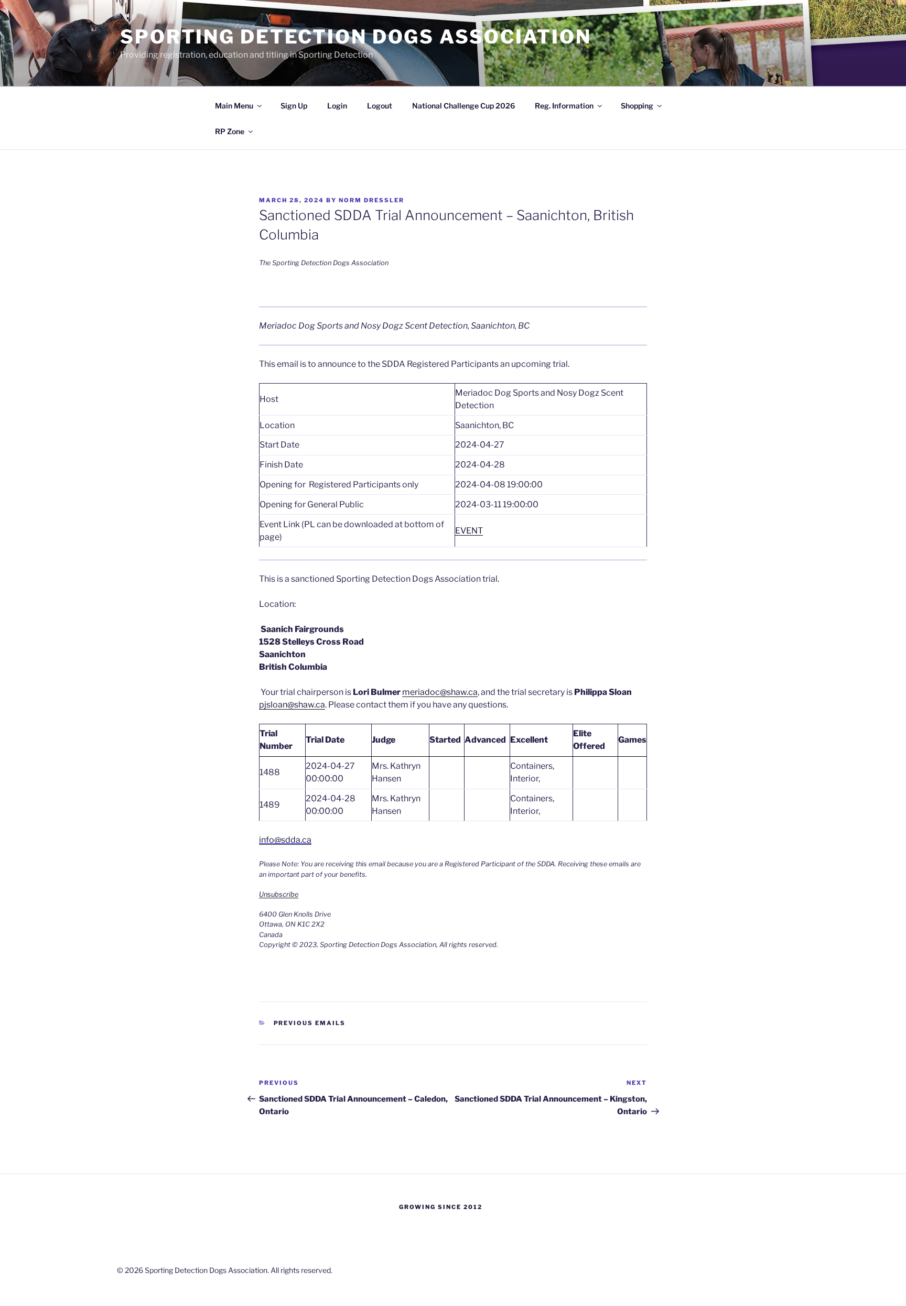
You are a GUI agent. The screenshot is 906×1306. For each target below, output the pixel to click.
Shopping (637, 105)
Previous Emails (310, 1023)
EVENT (469, 531)
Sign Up (294, 105)
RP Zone (229, 131)
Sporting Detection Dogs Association (355, 36)
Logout (379, 105)
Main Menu (234, 105)
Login (337, 105)
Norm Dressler (371, 200)
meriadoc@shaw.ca (440, 692)
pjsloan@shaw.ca (292, 705)
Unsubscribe (278, 894)
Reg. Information (564, 105)
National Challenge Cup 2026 (463, 105)
